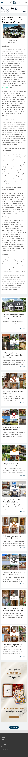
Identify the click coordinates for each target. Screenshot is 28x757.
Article (2, 739)
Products (3, 747)
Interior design (4, 742)
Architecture (3, 737)
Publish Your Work (5, 749)
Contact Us (3, 744)
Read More (22, 328)
